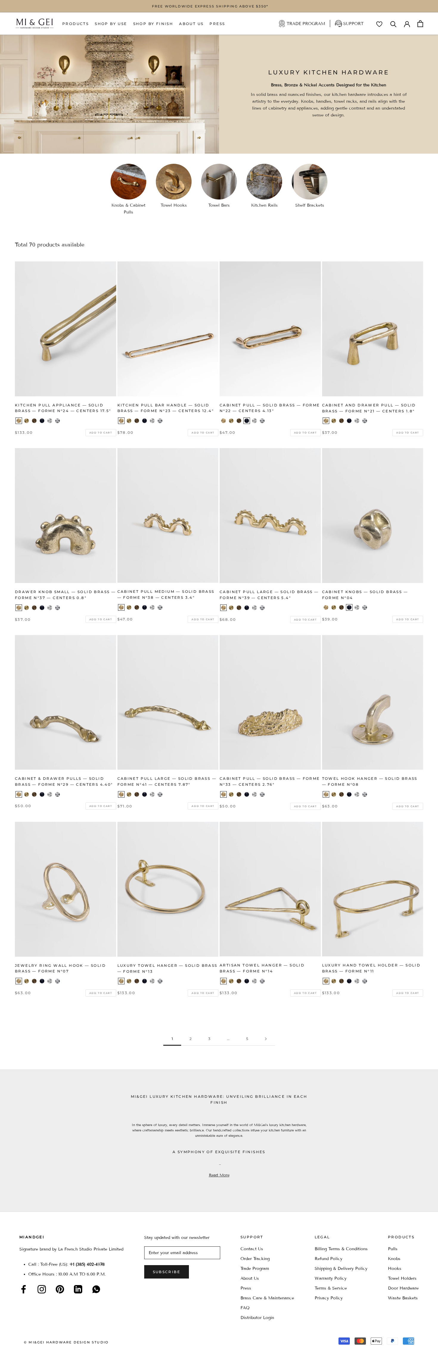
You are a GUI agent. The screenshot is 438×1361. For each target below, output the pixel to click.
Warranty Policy (331, 1278)
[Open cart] (420, 23)
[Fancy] (96, 1289)
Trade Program (306, 23)
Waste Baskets (403, 1298)
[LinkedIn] (78, 1289)
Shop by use (111, 23)
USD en (25, 1351)
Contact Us (251, 1248)
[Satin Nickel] (49, 420)
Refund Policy (328, 1258)
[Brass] (18, 420)
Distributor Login (257, 1317)
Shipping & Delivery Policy (341, 1268)
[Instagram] (42, 1289)
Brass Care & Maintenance (267, 1298)
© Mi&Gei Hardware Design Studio (66, 1342)
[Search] (393, 24)
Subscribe (167, 1272)
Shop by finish (153, 23)
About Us (191, 23)
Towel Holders (402, 1278)
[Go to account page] (407, 23)
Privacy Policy (329, 1298)
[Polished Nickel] (57, 420)
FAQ (245, 1307)
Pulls (392, 1248)
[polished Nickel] (364, 420)
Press (217, 23)
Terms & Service (331, 1288)
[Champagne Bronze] (26, 420)
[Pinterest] (60, 1289)
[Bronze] (34, 420)
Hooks (394, 1268)
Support (353, 23)
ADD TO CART (100, 432)
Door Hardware (403, 1288)
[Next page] (266, 1039)
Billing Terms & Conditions (341, 1248)
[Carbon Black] (42, 420)
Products (75, 23)
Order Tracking (255, 1258)
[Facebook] (23, 1289)
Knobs (394, 1258)
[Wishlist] (379, 24)
